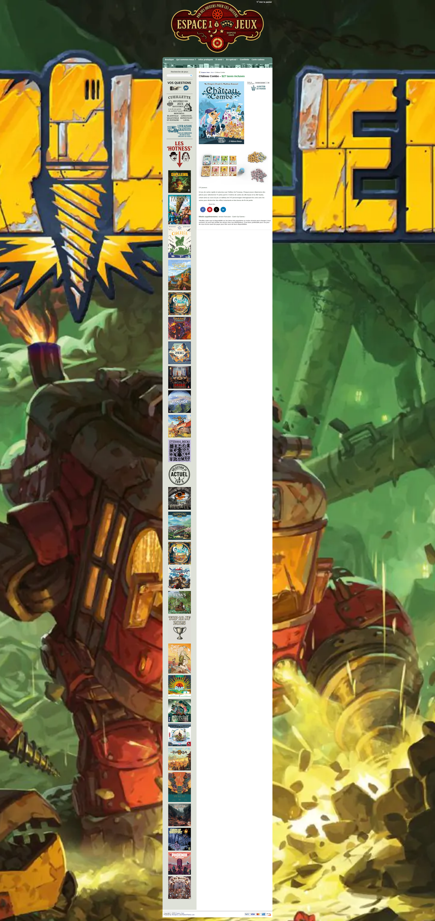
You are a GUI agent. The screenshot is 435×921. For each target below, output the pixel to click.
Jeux (212, 72)
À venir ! (219, 59)
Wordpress (175, 915)
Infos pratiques (205, 59)
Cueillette (244, 59)
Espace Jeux (205, 72)
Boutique (169, 59)
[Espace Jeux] (217, 27)
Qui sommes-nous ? (186, 59)
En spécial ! (231, 59)
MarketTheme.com (188, 915)
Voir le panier (265, 2)
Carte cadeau (258, 59)
